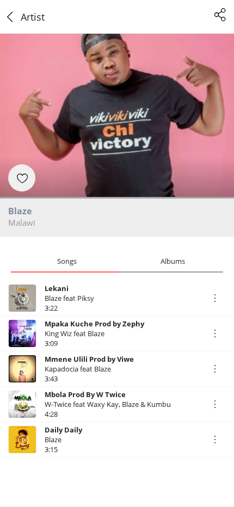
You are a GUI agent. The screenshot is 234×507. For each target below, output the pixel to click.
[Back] (10, 17)
